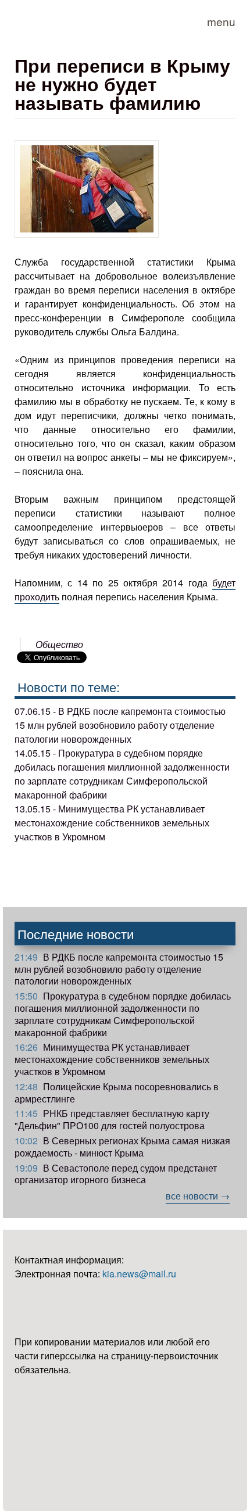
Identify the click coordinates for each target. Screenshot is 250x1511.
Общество (59, 644)
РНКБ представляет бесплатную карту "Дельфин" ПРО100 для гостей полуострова (112, 1119)
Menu (221, 21)
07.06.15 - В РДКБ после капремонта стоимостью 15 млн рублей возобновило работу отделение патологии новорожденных (120, 725)
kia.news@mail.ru (139, 1273)
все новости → (198, 1195)
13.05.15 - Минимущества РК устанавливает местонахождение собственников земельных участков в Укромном (112, 822)
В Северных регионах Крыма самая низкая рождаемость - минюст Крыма (122, 1146)
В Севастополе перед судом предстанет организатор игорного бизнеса (116, 1174)
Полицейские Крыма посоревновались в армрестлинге (117, 1092)
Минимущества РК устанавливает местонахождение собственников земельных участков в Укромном (112, 1059)
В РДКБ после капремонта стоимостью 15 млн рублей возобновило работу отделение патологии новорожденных (119, 969)
